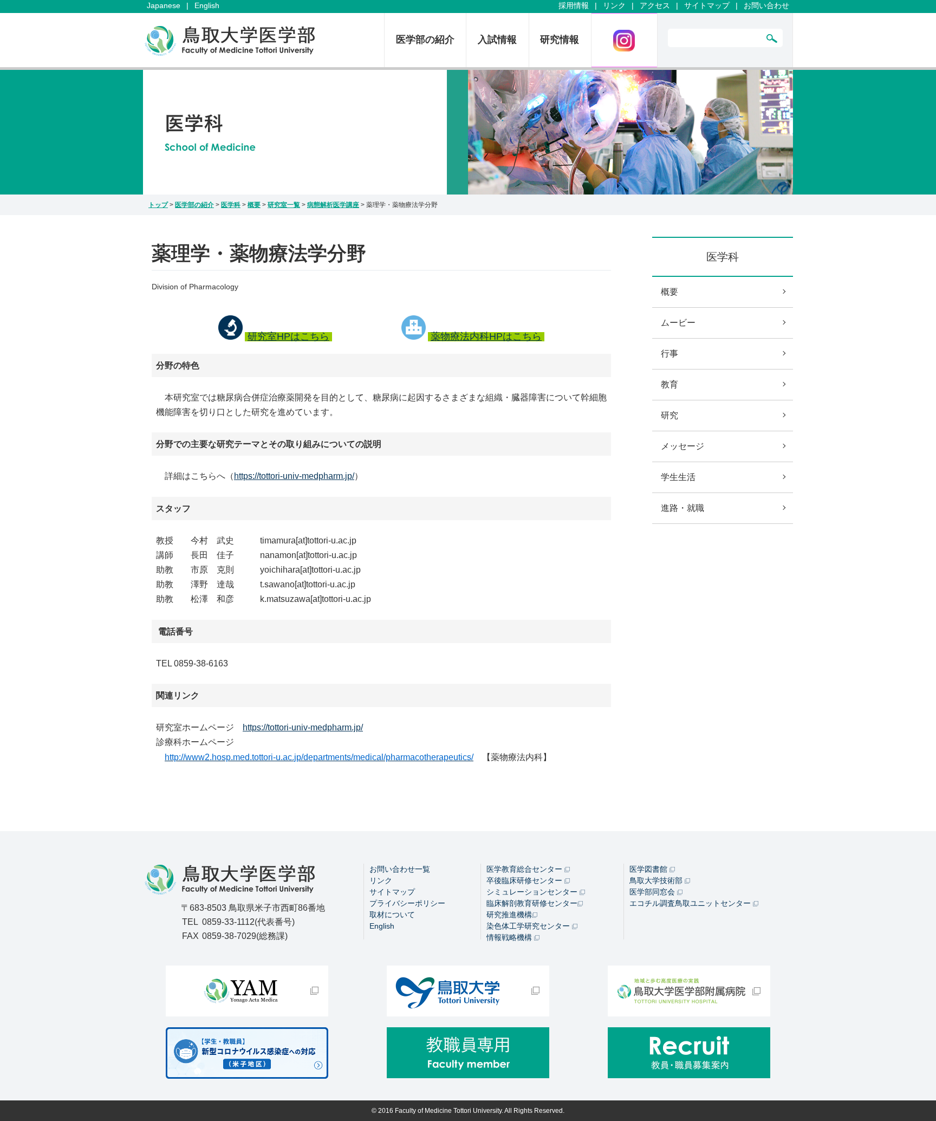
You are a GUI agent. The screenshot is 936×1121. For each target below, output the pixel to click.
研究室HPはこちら (288, 336)
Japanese (163, 5)
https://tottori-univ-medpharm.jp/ (294, 476)
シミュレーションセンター (533, 891)
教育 (669, 384)
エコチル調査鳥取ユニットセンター (691, 903)
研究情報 (559, 39)
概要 (254, 205)
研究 (669, 415)
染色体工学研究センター (529, 926)
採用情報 (573, 5)
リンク (614, 5)
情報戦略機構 (510, 937)
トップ (158, 205)
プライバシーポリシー (407, 903)
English (206, 5)
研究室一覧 (284, 205)
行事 (669, 353)
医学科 (230, 205)
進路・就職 (682, 508)
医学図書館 (649, 869)
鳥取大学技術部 (657, 880)
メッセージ (682, 446)
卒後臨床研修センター (525, 880)
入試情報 (497, 39)
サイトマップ (707, 5)
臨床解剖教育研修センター (531, 903)
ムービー (678, 322)
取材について (392, 914)
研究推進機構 (509, 914)
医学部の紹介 (425, 39)
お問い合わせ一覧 (399, 869)
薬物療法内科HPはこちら (486, 336)
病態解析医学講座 (333, 205)
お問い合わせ (766, 5)
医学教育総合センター (525, 869)
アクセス (655, 5)
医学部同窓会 (653, 891)
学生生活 (678, 477)
